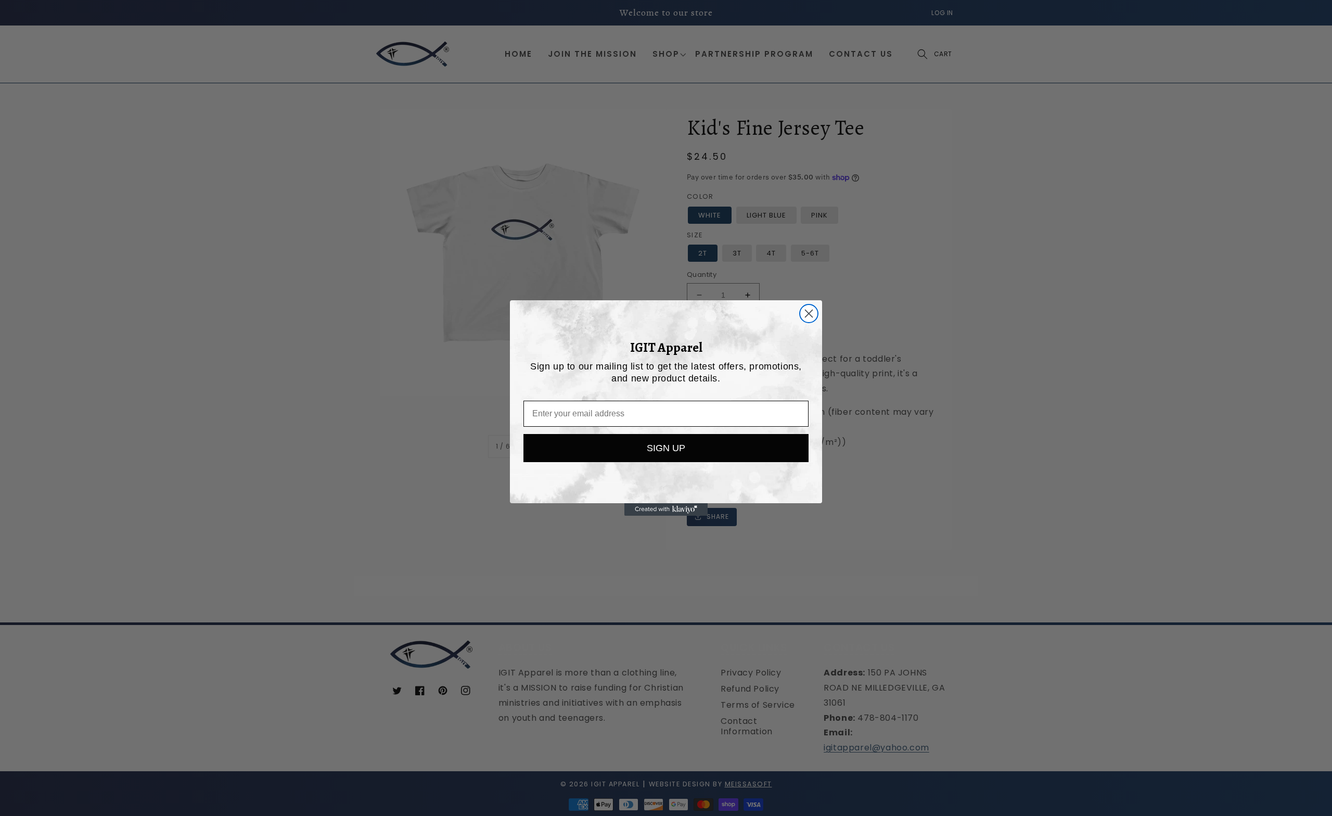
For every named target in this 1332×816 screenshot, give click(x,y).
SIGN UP (666, 448)
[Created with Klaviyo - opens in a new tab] (666, 509)
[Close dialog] (809, 313)
